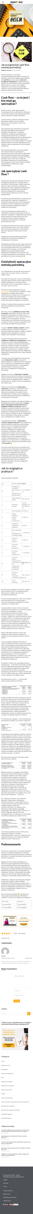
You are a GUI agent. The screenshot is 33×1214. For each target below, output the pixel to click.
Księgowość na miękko (6, 1081)
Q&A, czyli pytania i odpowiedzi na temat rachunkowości (15, 1102)
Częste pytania (8, 1190)
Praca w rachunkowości (7, 1098)
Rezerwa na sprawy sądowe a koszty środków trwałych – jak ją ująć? (16, 1148)
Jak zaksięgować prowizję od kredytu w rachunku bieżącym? (14, 1136)
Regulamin (6, 1194)
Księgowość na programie (7, 1085)
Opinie (5, 1180)
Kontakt (5, 1183)
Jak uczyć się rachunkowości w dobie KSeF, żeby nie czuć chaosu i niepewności (16, 1142)
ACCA (2, 1061)
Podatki (3, 1093)
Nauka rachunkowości (6, 1089)
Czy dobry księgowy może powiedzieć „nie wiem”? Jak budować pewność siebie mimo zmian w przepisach (15, 1130)
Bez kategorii (4, 1069)
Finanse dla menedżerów (7, 1073)
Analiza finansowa (5, 1065)
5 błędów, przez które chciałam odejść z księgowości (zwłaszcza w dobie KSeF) (15, 1154)
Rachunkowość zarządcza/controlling (10, 1110)
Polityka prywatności (9, 1197)
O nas (5, 1186)
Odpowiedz (28, 958)
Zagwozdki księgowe (6, 1118)
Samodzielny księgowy (6, 1114)
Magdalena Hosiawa (6, 70)
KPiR (2, 1077)
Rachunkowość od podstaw (8, 1106)
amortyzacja (5, 291)
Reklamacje (7, 1201)
